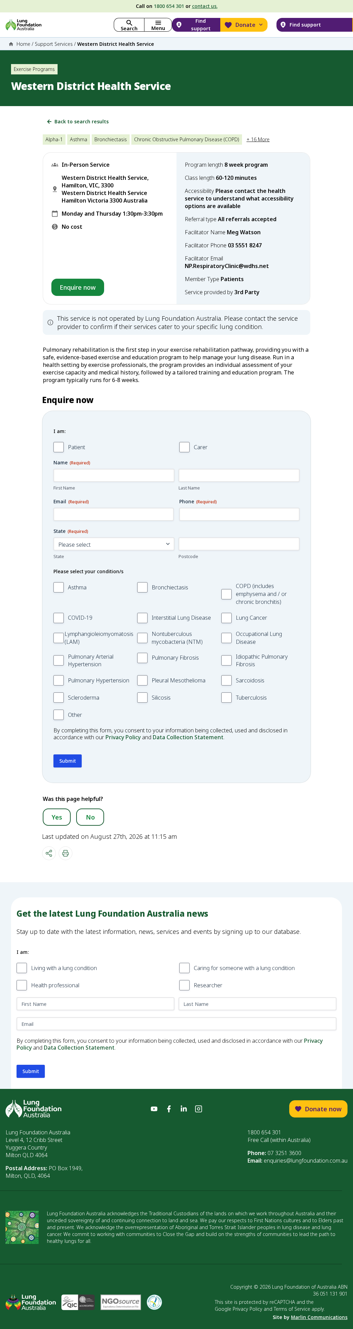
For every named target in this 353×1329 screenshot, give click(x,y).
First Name (64, 488)
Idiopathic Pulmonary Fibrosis (262, 660)
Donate (245, 25)
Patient (76, 447)
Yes (57, 817)
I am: (59, 431)
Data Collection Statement (188, 737)
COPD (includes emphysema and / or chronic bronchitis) (261, 594)
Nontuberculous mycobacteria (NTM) (177, 638)
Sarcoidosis (250, 680)
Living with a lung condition (64, 968)
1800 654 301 (169, 6)
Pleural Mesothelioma (178, 680)
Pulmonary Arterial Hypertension (90, 660)
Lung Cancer (251, 617)
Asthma (77, 587)
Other (75, 715)
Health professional (55, 985)
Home (23, 44)
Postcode (188, 556)
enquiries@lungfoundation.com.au (305, 1160)
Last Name (189, 488)
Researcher (208, 985)
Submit (67, 761)
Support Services (54, 44)
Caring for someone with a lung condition (244, 968)
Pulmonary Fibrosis (175, 657)
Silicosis (161, 697)
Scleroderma (83, 697)
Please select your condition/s (88, 571)
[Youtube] (154, 1108)
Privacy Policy (123, 737)
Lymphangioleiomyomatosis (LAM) (98, 638)
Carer (201, 447)
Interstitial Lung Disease (181, 617)
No (90, 817)
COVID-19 (80, 617)
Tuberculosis (251, 697)
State (58, 556)
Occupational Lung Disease (259, 638)
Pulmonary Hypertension (98, 680)
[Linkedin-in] (183, 1108)
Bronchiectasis (170, 587)
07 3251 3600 (284, 1153)
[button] (158, 25)
